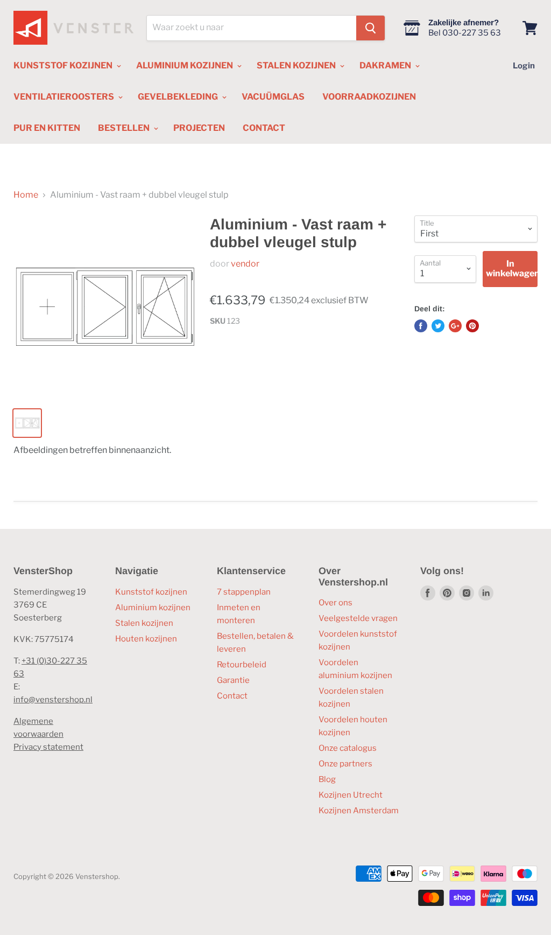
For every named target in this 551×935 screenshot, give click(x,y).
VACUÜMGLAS (273, 97)
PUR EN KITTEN (46, 128)
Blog (327, 779)
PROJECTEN (199, 128)
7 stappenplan (244, 592)
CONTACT (264, 128)
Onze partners (345, 764)
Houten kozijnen (146, 639)
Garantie (233, 680)
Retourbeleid (241, 664)
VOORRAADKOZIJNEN (369, 97)
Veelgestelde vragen (358, 618)
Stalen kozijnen (144, 623)
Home (25, 195)
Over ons (335, 603)
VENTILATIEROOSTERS (64, 97)
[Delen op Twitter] (438, 325)
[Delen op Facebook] (420, 325)
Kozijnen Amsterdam (359, 810)
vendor (245, 264)
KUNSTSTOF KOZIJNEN (63, 65)
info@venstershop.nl (53, 699)
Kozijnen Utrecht (351, 795)
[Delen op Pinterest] (472, 325)
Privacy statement (48, 747)
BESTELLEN (124, 128)
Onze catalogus (348, 748)
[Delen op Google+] (455, 325)
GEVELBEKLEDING (179, 97)
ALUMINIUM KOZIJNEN (185, 65)
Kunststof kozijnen (151, 592)
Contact (232, 696)
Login (524, 66)
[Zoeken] (370, 28)
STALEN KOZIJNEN (297, 65)
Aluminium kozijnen (152, 607)
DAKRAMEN (386, 65)
